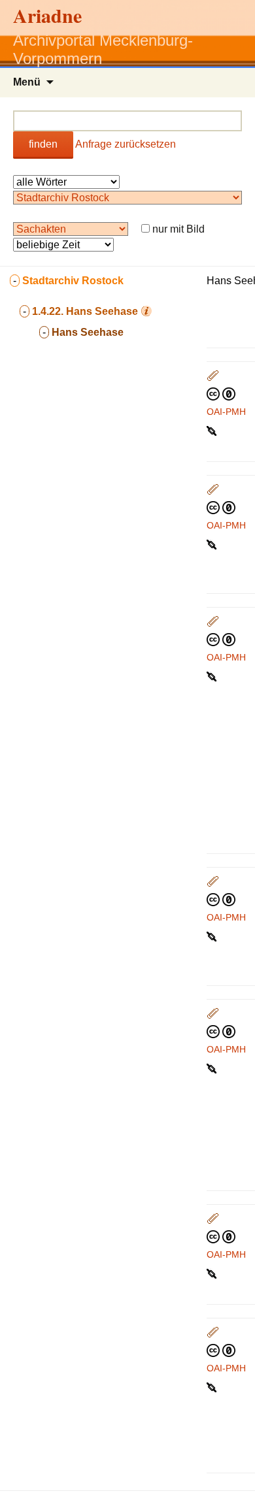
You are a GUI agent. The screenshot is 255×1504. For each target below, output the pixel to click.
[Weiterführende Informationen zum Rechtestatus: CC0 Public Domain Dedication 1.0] (221, 393)
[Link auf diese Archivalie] (213, 430)
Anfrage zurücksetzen (125, 144)
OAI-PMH (226, 411)
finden (43, 144)
